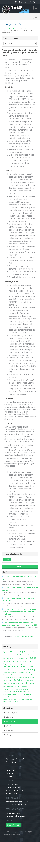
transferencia (21, 666)
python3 (6, 701)
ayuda (33, 657)
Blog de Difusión (13, 794)
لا (14, 559)
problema (6, 699)
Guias (24, 28)
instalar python (14, 701)
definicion (8, 666)
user (4, 687)
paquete (14, 677)
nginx (11, 675)
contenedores (28, 694)
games (14, 689)
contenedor (26, 697)
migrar (17, 683)
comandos (6, 697)
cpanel (23, 683)
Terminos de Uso (13, 813)
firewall (14, 694)
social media (7, 677)
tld (33, 677)
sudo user (29, 699)
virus (9, 670)
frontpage (14, 673)
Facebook (10, 770)
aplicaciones (7, 691)
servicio (18, 664)
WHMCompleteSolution (25, 636)
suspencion (12, 664)
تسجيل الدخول (24, 2)
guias (18, 654)
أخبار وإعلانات (9, 717)
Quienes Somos (12, 784)
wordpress (9, 683)
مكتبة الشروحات (16, 28)
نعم (7, 559)
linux (25, 670)
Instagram (10, 773)
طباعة (21, 567)
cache (28, 661)
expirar (11, 680)
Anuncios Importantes (15, 791)
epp (25, 677)
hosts (24, 689)
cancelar (26, 658)
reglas (25, 680)
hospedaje (21, 673)
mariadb (14, 691)
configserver (7, 694)
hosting (31, 669)
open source (20, 658)
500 (16, 661)
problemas (24, 664)
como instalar (30, 652)
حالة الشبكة (9, 730)
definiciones (22, 661)
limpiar (5, 664)
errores (31, 664)
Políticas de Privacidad (15, 816)
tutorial (10, 651)
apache (7, 660)
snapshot (10, 687)
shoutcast (6, 655)
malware (14, 670)
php (27, 689)
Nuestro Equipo (13, 787)
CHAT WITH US (13, 825)
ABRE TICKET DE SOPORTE (18, 805)
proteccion (30, 683)
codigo (29, 677)
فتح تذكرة (8, 735)
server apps (25, 687)
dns (32, 660)
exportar (13, 697)
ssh (17, 689)
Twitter (9, 776)
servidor (12, 655)
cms (31, 691)
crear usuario (21, 699)
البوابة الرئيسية (6, 28)
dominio (18, 679)
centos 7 (20, 691)
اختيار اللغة (34, 2)
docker (20, 694)
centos (28, 672)
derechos (30, 680)
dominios (21, 677)
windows (20, 670)
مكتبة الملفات (9, 726)
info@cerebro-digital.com (17, 802)
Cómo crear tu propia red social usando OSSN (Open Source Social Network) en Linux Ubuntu (19, 611)
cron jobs (30, 675)
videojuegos (7, 689)
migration (26, 691)
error (13, 661)
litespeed (6, 675)
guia (23, 651)
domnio (5, 680)
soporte (20, 675)
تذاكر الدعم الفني (11, 713)
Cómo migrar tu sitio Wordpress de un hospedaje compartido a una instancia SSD (19, 624)
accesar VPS (25, 655)
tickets (16, 675)
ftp (4, 652)
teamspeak (17, 652)
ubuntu (17, 686)
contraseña (7, 673)
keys (20, 689)
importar (19, 697)
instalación (13, 699)
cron (25, 675)
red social (12, 658)
